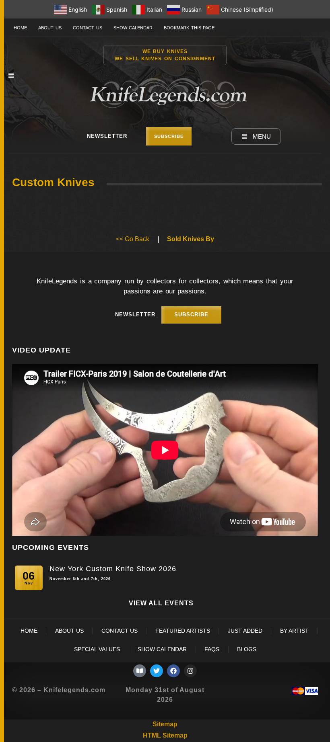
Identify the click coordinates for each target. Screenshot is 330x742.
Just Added (245, 631)
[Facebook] (173, 670)
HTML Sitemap (165, 735)
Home (20, 27)
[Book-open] (139, 670)
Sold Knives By (190, 239)
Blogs (246, 649)
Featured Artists (182, 631)
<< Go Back (132, 239)
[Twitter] (156, 670)
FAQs (211, 649)
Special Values (97, 649)
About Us (50, 27)
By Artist (294, 631)
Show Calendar (133, 27)
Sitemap (165, 724)
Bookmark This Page (189, 27)
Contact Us (87, 27)
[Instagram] (190, 670)
